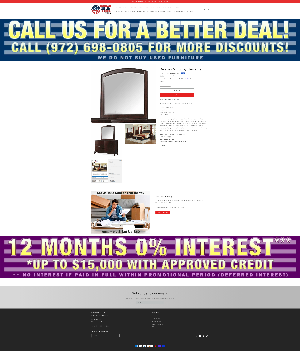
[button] (123, 8)
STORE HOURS (156, 318)
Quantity (162, 81)
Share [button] (163, 145)
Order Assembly (163, 212)
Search (153, 315)
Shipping (162, 75)
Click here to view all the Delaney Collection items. (176, 103)
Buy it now (177, 95)
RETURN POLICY (156, 321)
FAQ (153, 326)
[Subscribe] (162, 302)
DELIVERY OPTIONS (157, 324)
